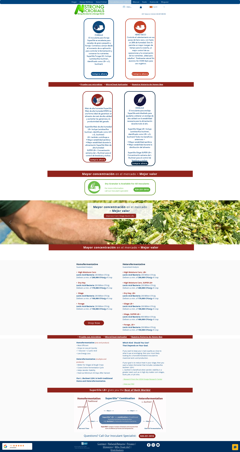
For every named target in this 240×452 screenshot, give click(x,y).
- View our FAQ (128, 384)
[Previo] (10, 222)
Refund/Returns (116, 443)
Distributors (117, 450)
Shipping (108, 447)
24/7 (143, 14)
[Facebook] (149, 445)
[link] (141, 7)
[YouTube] (158, 445)
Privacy (131, 443)
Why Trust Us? (122, 447)
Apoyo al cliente (150, 14)
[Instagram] (153, 445)
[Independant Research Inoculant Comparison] (119, 239)
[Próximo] (230, 222)
